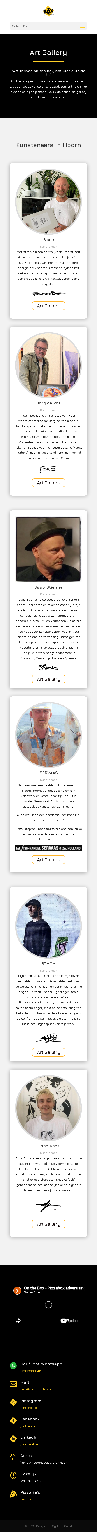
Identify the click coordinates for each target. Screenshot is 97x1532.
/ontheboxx (28, 1408)
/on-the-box (29, 1444)
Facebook (29, 1419)
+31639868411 (30, 1371)
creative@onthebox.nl (36, 1389)
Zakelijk (28, 1474)
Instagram (30, 1400)
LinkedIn (28, 1437)
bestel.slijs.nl (29, 1499)
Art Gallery (48, 305)
